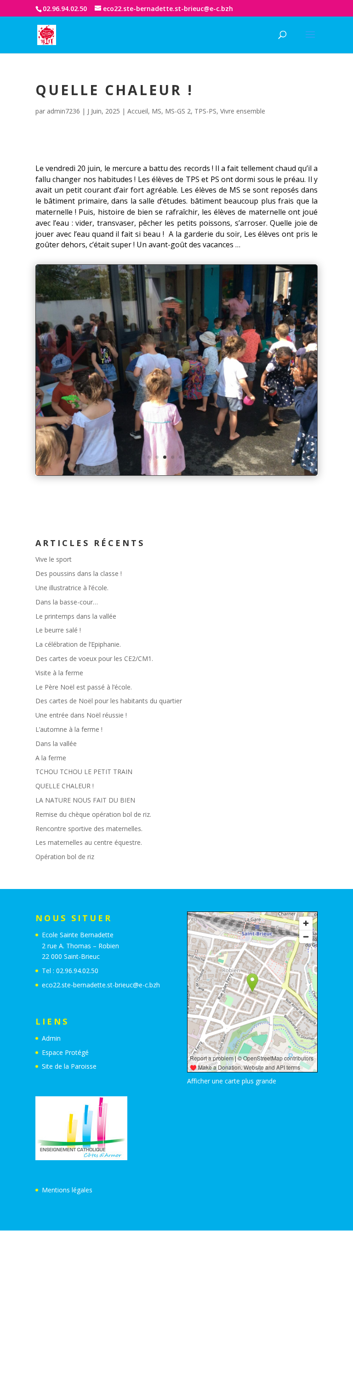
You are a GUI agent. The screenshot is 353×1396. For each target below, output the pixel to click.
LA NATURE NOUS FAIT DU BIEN (85, 800)
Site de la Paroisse (69, 1066)
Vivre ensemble (242, 111)
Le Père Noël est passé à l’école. (83, 687)
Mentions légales (67, 1189)
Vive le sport (53, 559)
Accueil (137, 111)
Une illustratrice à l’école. (71, 587)
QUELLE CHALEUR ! (64, 785)
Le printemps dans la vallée (75, 616)
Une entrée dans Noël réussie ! (81, 715)
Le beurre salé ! (58, 630)
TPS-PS (205, 111)
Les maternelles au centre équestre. (88, 842)
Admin (51, 1038)
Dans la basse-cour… (66, 602)
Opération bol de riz (64, 856)
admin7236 (63, 111)
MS (156, 111)
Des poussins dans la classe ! (78, 573)
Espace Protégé (65, 1052)
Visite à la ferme (59, 672)
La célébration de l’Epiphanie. (78, 644)
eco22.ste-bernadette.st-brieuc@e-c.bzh (101, 984)
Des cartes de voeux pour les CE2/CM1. (94, 658)
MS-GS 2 (178, 111)
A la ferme (50, 757)
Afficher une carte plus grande (231, 1081)
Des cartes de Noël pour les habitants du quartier (108, 700)
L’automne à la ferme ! (68, 729)
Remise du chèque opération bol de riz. (93, 814)
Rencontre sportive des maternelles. (88, 828)
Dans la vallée (56, 743)
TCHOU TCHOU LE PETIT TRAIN (83, 771)
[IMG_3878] (176, 475)
